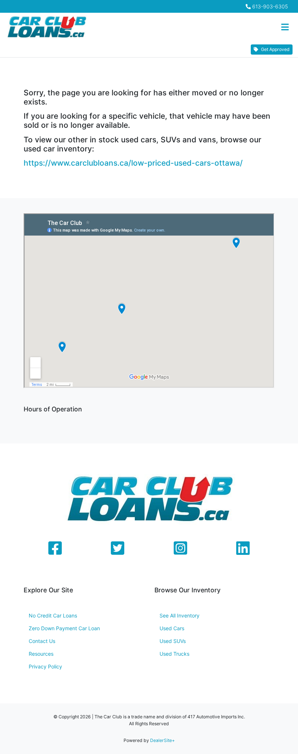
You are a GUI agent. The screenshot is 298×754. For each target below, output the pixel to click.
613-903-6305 (270, 6)
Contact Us (42, 641)
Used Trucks (174, 654)
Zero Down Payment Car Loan (64, 628)
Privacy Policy (45, 666)
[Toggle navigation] (285, 27)
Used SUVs (173, 641)
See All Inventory (180, 615)
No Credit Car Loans (53, 615)
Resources (41, 654)
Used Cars (172, 628)
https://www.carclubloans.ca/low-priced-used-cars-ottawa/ (133, 162)
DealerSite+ (162, 740)
